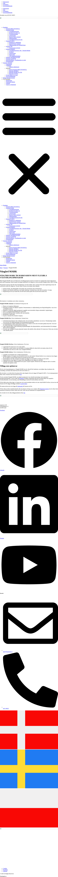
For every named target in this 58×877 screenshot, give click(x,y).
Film (4, 3)
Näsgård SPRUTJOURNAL (13, 28)
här (21, 374)
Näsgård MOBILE (10, 49)
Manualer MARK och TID (15, 72)
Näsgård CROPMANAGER (13, 57)
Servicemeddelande (7, 6)
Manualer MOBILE (14, 71)
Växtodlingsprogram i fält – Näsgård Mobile (19, 50)
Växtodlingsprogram (14, 31)
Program (6, 267)
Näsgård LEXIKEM (11, 58)
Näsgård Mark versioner (15, 37)
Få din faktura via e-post (12, 75)
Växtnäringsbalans (13, 34)
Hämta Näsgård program (9, 77)
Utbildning (8, 65)
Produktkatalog (9, 61)
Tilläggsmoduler (13, 38)
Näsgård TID (9, 46)
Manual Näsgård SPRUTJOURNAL (18, 69)
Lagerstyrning (12, 35)
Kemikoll (11, 52)
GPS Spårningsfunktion (14, 56)
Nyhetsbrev (6, 4)
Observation (12, 54)
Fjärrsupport (6, 1)
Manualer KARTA (13, 73)
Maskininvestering (44, 389)
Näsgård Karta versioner (15, 43)
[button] (29, 145)
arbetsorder (20, 386)
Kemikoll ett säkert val (14, 32)
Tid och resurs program (14, 47)
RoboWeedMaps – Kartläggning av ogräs (16, 60)
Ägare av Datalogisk (11, 84)
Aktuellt (8, 83)
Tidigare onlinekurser (14, 67)
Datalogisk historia (10, 82)
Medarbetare (9, 80)
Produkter (5, 27)
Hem (1, 267)
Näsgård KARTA (10, 41)
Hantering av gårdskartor (15, 42)
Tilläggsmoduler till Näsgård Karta (17, 45)
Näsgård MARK (10, 30)
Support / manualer (7, 62)
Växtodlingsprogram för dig (15, 39)
